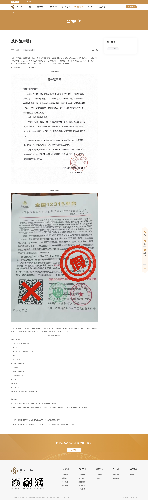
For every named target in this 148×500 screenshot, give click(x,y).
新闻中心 (99, 469)
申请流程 (133, 475)
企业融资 (15, 2)
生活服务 (81, 489)
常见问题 (116, 478)
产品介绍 (65, 469)
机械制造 (81, 475)
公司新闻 (99, 475)
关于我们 (116, 469)
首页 (13, 13)
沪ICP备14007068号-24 (54, 497)
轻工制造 (81, 478)
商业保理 (64, 485)
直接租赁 (64, 475)
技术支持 (67, 497)
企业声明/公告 (29, 50)
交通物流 (81, 485)
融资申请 (74, 450)
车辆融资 (30, 2)
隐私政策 (126, 497)
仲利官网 (116, 475)
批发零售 (81, 482)
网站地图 (134, 497)
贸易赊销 (64, 482)
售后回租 (64, 478)
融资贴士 (99, 478)
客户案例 (82, 469)
